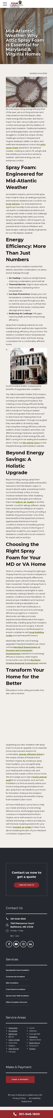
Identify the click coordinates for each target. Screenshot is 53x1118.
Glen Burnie (14, 1049)
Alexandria (13, 1028)
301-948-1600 (18, 919)
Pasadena (33, 1037)
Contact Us (14, 908)
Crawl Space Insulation (15, 989)
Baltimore (13, 1034)
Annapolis (13, 1031)
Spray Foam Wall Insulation (17, 996)
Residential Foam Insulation (17, 970)
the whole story (31, 443)
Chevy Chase (14, 1040)
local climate (13, 204)
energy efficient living (30, 754)
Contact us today (22, 827)
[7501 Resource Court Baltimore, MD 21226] (7, 925)
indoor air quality (25, 502)
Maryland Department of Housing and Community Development (23, 650)
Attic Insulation (12, 983)
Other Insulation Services (16, 1002)
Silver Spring (34, 1043)
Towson (32, 1049)
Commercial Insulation (15, 977)
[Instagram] (23, 944)
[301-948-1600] (7, 919)
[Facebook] (9, 944)
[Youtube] (16, 944)
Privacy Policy (19, 1098)
